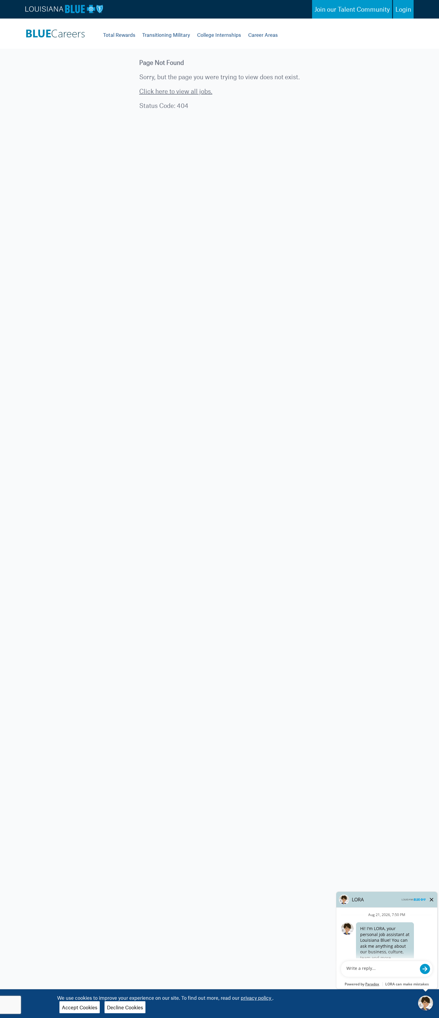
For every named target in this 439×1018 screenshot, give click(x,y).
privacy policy (256, 998)
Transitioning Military (166, 35)
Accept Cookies (79, 1007)
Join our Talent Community (352, 9)
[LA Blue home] (55, 32)
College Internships (219, 35)
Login (403, 9)
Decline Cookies (125, 1007)
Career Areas (263, 35)
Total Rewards (119, 35)
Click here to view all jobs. (175, 91)
